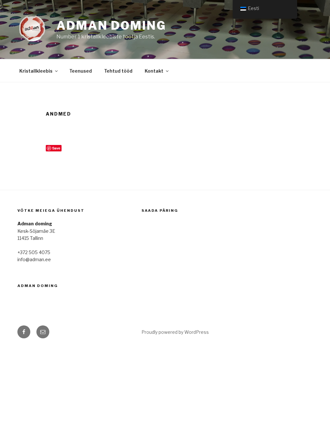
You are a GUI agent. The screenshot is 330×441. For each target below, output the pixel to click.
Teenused (80, 71)
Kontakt (154, 71)
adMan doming (37, 285)
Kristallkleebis (36, 71)
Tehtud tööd (118, 71)
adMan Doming (111, 25)
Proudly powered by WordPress (175, 332)
